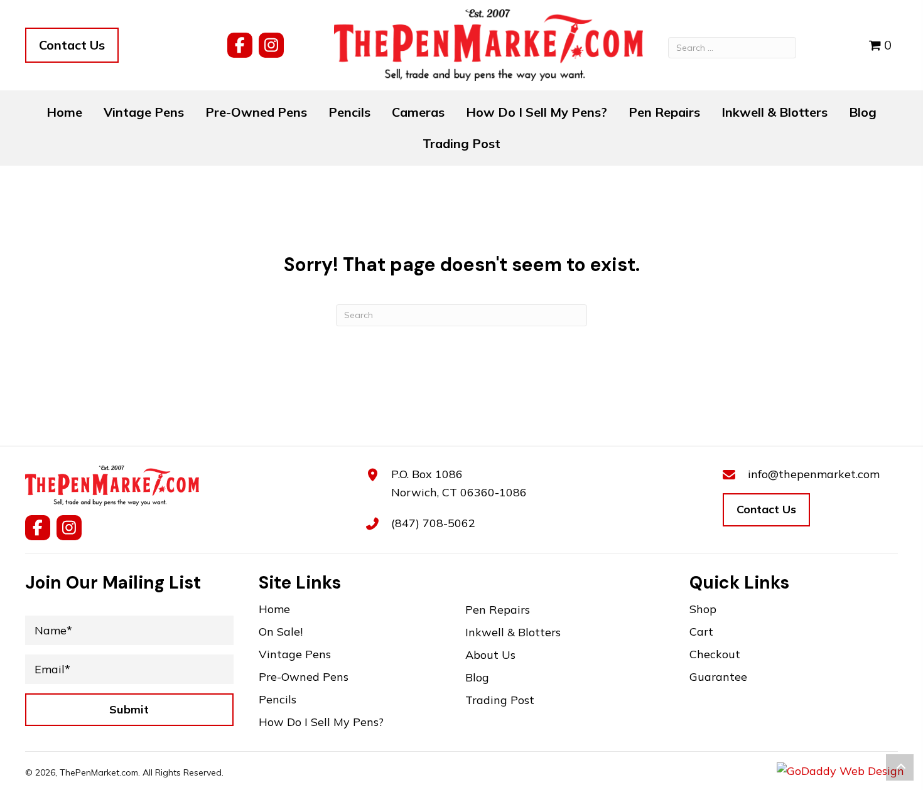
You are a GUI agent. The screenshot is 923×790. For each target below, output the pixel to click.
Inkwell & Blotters (513, 632)
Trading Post (499, 700)
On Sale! (281, 632)
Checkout (714, 654)
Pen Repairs (497, 610)
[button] (239, 45)
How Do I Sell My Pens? (321, 722)
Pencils (277, 700)
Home (274, 609)
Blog (477, 678)
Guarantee (718, 677)
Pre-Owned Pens (303, 677)
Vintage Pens (295, 654)
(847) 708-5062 (433, 523)
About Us (490, 655)
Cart (701, 632)
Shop (702, 609)
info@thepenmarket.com (814, 474)
